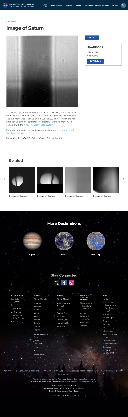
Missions (106, 324)
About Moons (63, 299)
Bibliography (22, 371)
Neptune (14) (63, 323)
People (106, 321)
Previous (4, 179)
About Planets (40, 299)
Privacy (47, 371)
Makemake (39, 344)
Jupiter (32, 255)
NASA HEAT (108, 353)
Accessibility (64, 374)
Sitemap (119, 371)
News (105, 299)
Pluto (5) (61, 326)
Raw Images (12, 21)
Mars (36, 316)
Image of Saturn (18, 196)
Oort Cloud (16, 312)
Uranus (37, 326)
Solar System (17, 295)
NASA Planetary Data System (38, 125)
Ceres (36, 340)
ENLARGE (92, 38)
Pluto (36, 337)
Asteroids (84, 322)
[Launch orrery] (45, 5)
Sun (12, 305)
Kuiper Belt (16, 309)
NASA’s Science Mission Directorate (80, 382)
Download (95, 61)
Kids (104, 328)
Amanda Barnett (70, 386)
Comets (83, 326)
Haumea (37, 347)
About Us (8, 371)
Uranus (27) (62, 320)
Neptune (38, 330)
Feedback (35, 371)
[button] (115, 6)
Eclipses (14, 322)
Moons (60, 295)
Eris (35, 351)
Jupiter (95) (62, 313)
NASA (5, 5)
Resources (107, 314)
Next (124, 179)
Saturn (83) (62, 316)
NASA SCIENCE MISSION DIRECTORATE (82, 371)
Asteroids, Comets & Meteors (85, 298)
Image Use (58, 371)
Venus (36, 310)
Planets (37, 295)
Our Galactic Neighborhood (21, 7)
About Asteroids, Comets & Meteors (88, 306)
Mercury (95, 255)
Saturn (37, 323)
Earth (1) (60, 306)
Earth (64, 255)
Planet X (38, 358)
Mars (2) (60, 310)
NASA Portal (107, 371)
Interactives (108, 331)
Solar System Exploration (21, 3)
